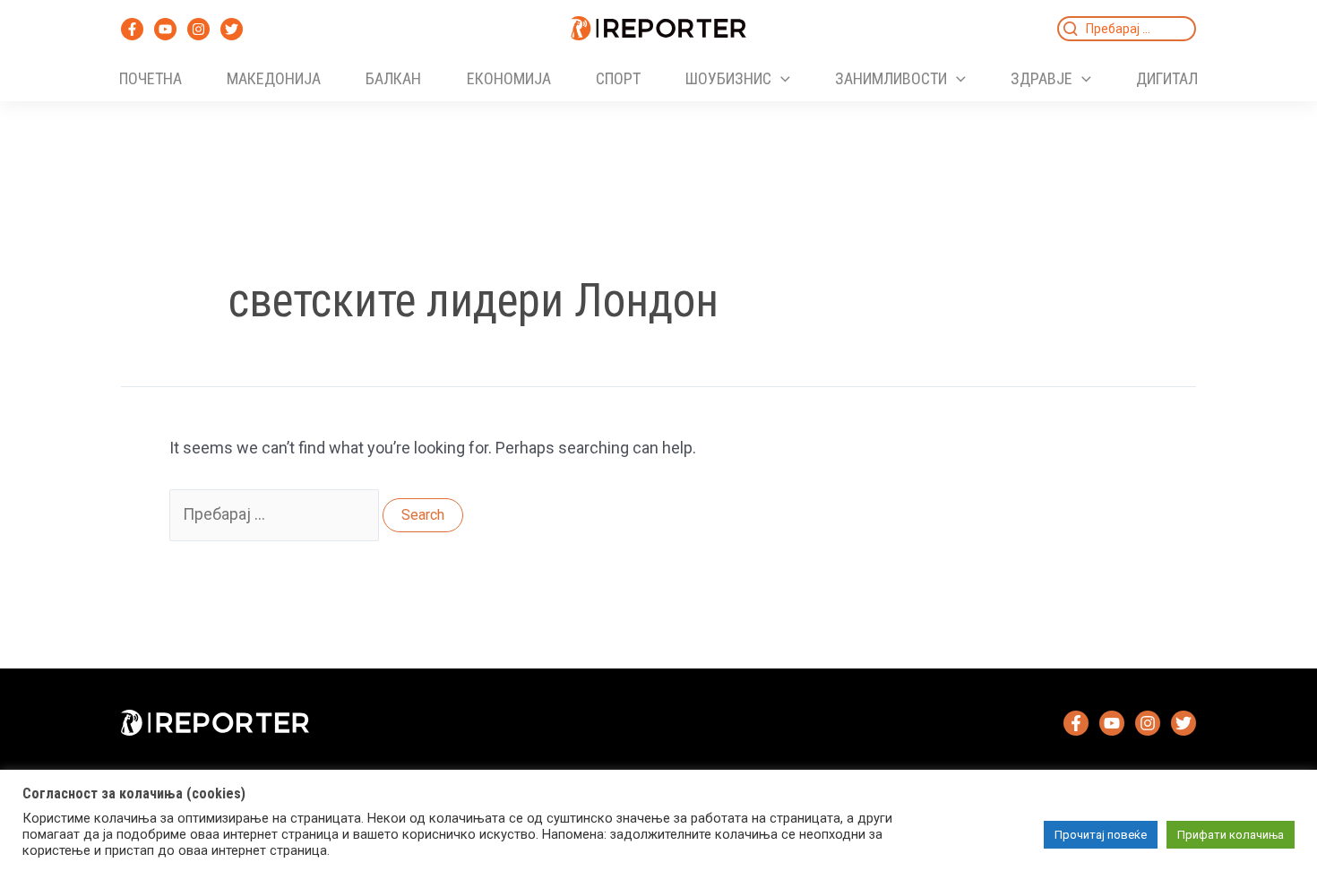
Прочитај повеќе (1100, 834)
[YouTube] (165, 29)
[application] (780, 78)
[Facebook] (132, 29)
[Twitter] (231, 29)
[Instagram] (198, 29)
